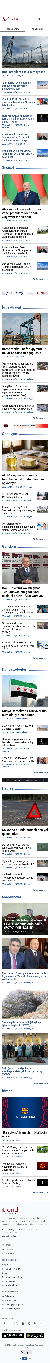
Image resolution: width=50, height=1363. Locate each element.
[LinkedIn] (35, 1323)
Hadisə (7, 788)
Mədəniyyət (11, 897)
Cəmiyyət (9, 434)
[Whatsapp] (4, 1323)
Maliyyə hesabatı (9, 1285)
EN (20, 1358)
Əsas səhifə (12, 28)
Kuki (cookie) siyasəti (11, 1309)
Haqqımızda (7, 1265)
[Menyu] (45, 19)
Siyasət (8, 167)
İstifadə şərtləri (8, 1296)
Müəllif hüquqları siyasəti (12, 1304)
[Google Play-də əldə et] (35, 1335)
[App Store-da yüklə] (13, 1335)
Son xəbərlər (7, 1250)
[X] (16, 1323)
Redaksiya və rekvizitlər (12, 1269)
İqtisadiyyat (11, 307)
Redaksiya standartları (12, 1277)
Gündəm (9, 546)
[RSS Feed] (41, 1323)
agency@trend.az (9, 1236)
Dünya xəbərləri (14, 669)
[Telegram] (29, 1323)
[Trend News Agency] (10, 1210)
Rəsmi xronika (8, 1254)
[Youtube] (23, 1323)
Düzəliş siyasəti (8, 1281)
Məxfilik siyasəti (9, 1300)
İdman (7, 1091)
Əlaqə (4, 1273)
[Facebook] (10, 1323)
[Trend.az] (10, 19)
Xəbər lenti (37, 28)
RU (30, 1358)
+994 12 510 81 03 (9, 1233)
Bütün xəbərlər (39, 279)
